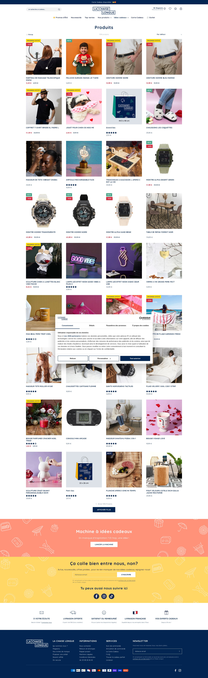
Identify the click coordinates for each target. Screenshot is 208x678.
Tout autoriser (135, 358)
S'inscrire (126, 575)
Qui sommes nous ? (60, 646)
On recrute (57, 660)
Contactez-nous (46, 622)
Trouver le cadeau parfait (115, 657)
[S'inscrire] (179, 651)
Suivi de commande (113, 646)
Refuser (73, 358)
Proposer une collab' (60, 654)
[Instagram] (104, 596)
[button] (104, 17)
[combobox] (44, 9)
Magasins (56, 649)
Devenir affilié (58, 657)
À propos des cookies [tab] (140, 325)
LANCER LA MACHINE (104, 544)
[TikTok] (111, 596)
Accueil (28, 23)
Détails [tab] (91, 325)
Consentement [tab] (67, 325)
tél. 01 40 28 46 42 (86, 660)
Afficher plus (104, 510)
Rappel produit (84, 652)
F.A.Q (108, 654)
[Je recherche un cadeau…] (59, 9)
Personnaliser (103, 358)
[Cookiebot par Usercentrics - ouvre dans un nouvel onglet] (140, 318)
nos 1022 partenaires (72, 336)
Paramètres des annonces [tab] (116, 325)
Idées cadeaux (120, 17)
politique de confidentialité (127, 580)
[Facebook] (96, 596)
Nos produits (38, 23)
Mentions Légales (86, 654)
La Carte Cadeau (112, 652)
